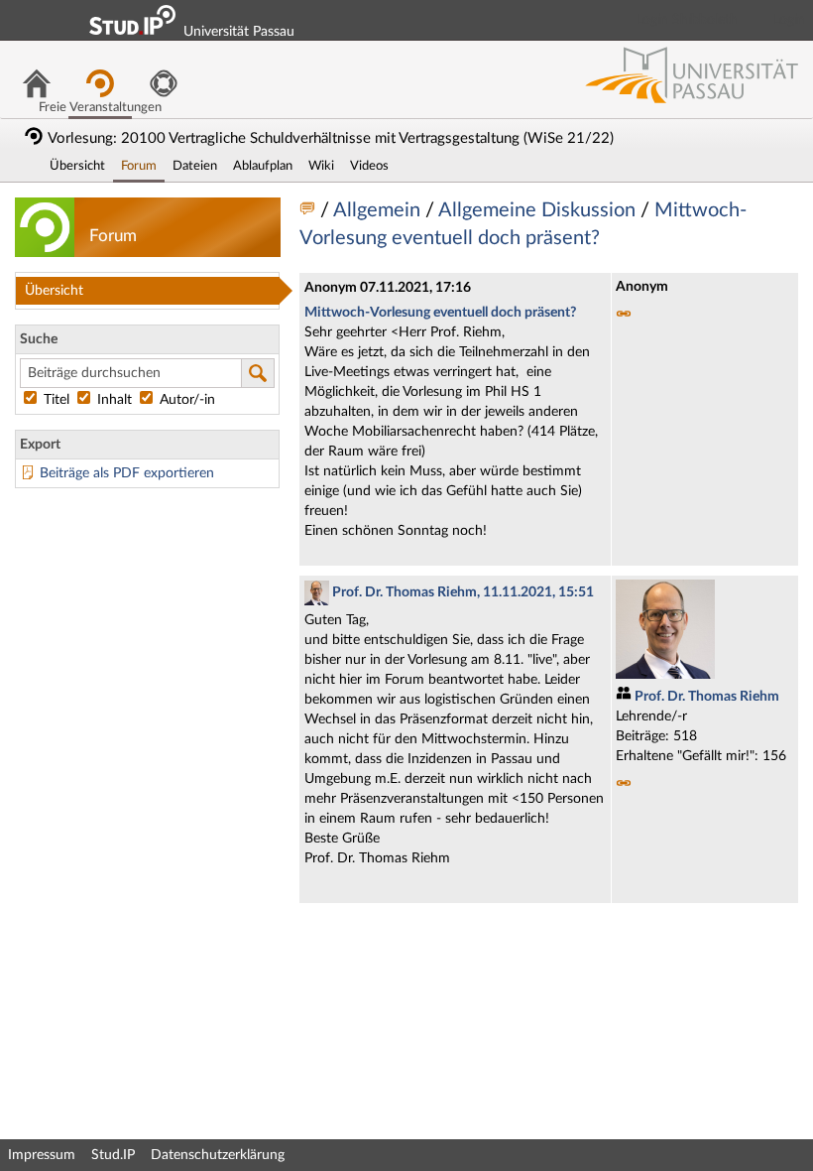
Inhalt (114, 400)
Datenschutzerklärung (218, 1155)
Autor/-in (185, 400)
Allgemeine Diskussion (539, 210)
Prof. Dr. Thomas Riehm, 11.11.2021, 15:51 (461, 592)
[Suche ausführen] (258, 373)
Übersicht (54, 291)
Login (789, 20)
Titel (56, 400)
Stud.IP (113, 1155)
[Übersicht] (309, 210)
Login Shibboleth (687, 20)
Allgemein (379, 210)
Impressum (41, 1155)
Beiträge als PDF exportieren (127, 473)
